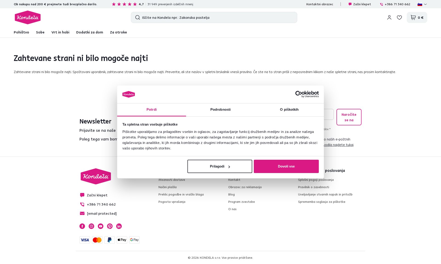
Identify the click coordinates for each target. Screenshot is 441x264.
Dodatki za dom (89, 32)
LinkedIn (119, 226)
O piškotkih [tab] (289, 109)
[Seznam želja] (399, 17)
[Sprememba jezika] (422, 4)
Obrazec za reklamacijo (245, 187)
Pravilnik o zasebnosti (313, 187)
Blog (231, 194)
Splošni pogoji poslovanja (316, 180)
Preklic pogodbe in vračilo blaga (181, 194)
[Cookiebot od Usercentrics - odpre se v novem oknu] (299, 94)
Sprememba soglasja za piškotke (321, 202)
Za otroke (118, 32)
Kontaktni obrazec (319, 4)
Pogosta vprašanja (171, 202)
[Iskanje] (136, 17)
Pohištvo (21, 32)
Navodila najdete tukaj (336, 144)
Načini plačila (167, 187)
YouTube (100, 226)
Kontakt (234, 180)
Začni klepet (362, 4)
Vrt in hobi (60, 32)
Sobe (40, 32)
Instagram (91, 226)
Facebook (82, 226)
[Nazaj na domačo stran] (28, 17)
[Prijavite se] (389, 17)
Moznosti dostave (171, 180)
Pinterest (110, 226)
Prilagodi (217, 166)
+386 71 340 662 (397, 4)
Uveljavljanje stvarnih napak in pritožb (325, 194)
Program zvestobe (241, 202)
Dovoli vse (286, 166)
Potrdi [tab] (152, 109)
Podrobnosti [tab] (220, 109)
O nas (232, 209)
